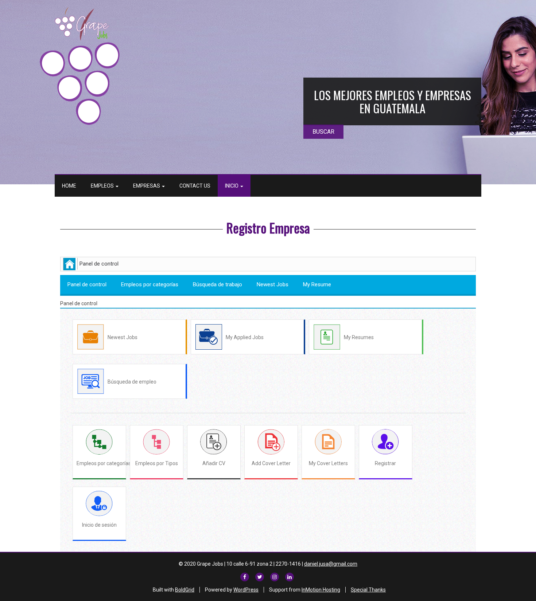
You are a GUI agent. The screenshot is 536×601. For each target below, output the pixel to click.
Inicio (232, 186)
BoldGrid (184, 590)
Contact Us (194, 186)
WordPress (246, 590)
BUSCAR (323, 131)
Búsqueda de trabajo (217, 284)
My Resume (317, 284)
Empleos (103, 186)
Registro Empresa (268, 227)
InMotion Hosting (321, 590)
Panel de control (86, 284)
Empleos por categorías (149, 284)
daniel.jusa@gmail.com (330, 564)
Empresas (147, 186)
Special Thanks (368, 590)
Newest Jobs (272, 284)
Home (69, 186)
